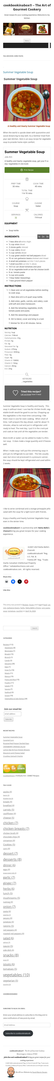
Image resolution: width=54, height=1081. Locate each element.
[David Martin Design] (11, 1072)
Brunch (7, 657)
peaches (7, 915)
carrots (8, 809)
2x (43, 236)
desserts (12, 859)
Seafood (8, 692)
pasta (7, 911)
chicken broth (10, 833)
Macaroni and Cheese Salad (14, 753)
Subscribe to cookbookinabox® (18, 1033)
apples (7, 791)
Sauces (7, 689)
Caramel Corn (8, 740)
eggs (6, 869)
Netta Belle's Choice (33, 608)
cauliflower (9, 813)
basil (45, 604)
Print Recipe (28, 170)
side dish (8, 950)
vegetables (16, 974)
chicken (10, 823)
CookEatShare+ (9, 775)
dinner (9, 865)
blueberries (8, 798)
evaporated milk (9, 873)
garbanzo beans (13, 608)
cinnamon (9, 840)
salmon (6, 942)
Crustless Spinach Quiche (13, 756)
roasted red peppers (13, 933)
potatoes (8, 922)
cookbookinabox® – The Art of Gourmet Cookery (27, 7)
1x (39, 236)
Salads (7, 686)
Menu (27, 41)
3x (47, 236)
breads (7, 801)
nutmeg (8, 902)
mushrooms (11, 898)
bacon (6, 795)
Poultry (7, 683)
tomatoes (11, 611)
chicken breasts (16, 828)
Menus (7, 676)
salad (8, 938)
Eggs (6, 667)
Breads (7, 654)
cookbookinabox (10, 994)
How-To (8, 670)
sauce (8, 946)
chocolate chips (11, 836)
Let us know (26, 394)
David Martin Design (39, 1072)
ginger (9, 883)
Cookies (9, 844)
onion (9, 906)
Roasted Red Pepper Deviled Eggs (16, 743)
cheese (8, 817)
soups (9, 964)
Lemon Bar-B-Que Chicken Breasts (16, 750)
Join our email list (12, 709)
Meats (7, 673)
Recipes (25, 604)
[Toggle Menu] (49, 45)
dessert (10, 853)
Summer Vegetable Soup (18, 72)
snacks (11, 955)
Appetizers (9, 648)
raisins (8, 926)
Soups (31, 604)
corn (6, 848)
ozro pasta (46, 608)
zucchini (19, 611)
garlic (9, 877)
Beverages (9, 651)
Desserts (8, 663)
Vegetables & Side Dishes (14, 698)
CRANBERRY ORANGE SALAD (14, 746)
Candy (7, 660)
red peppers (10, 930)
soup (5, 611)
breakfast (8, 805)
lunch (8, 893)
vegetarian (10, 980)
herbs (22, 608)
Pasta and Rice (10, 679)
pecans (7, 918)
